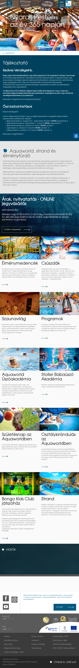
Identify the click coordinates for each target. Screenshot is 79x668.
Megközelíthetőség (12, 648)
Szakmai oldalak (38, 644)
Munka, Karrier (37, 636)
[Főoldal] (3, 53)
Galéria (7, 636)
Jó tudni (59, 607)
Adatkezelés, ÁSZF (60, 636)
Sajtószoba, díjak (60, 640)
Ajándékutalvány (11, 640)
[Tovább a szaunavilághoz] (20, 303)
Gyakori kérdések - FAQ (14, 652)
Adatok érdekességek (62, 644)
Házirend (35, 640)
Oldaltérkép (36, 648)
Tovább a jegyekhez (12, 230)
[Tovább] (20, 247)
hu (2, 4)
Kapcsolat (8, 644)
